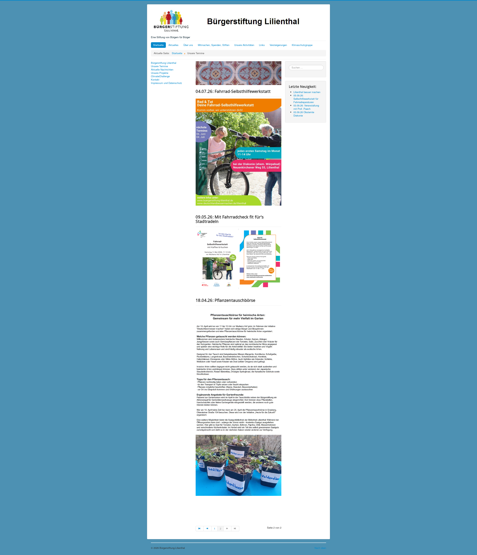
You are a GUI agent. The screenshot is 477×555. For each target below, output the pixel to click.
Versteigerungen (278, 45)
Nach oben (320, 548)
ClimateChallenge (160, 76)
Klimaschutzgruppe (302, 45)
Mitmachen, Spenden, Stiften (213, 45)
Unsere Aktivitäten (244, 45)
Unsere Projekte (159, 73)
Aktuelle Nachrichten (162, 69)
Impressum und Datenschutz (166, 83)
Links (262, 45)
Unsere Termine (159, 66)
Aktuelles (173, 45)
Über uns (188, 45)
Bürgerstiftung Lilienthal (163, 63)
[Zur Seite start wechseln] (200, 528)
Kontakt (155, 79)
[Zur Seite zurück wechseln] (207, 528)
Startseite (158, 45)
